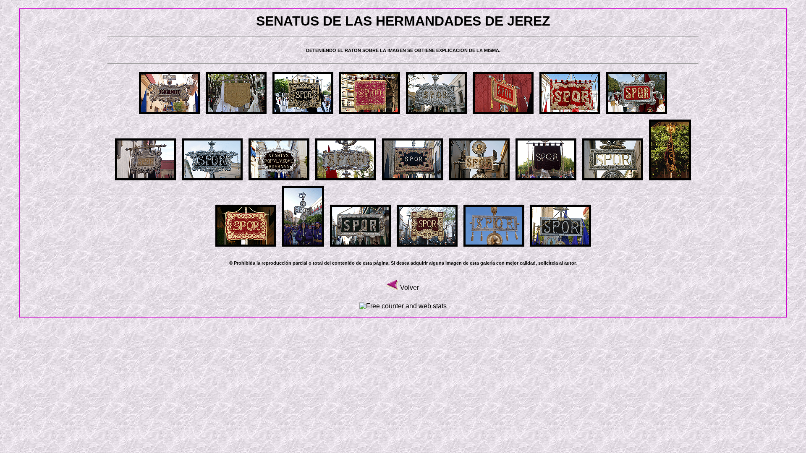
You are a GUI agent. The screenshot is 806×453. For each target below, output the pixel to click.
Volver (409, 287)
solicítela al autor (557, 263)
